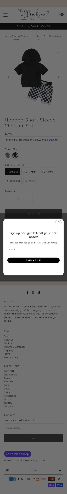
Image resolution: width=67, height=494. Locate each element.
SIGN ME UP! (33, 260)
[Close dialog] (58, 221)
